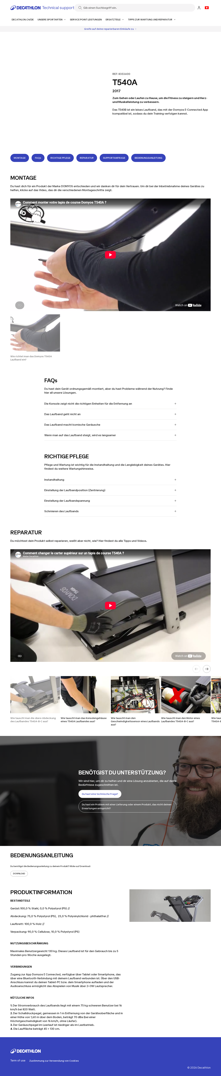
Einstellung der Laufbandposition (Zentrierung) (74, 490)
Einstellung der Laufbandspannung (67, 500)
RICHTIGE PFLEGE (60, 157)
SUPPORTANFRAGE (114, 157)
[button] (35, 337)
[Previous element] (196, 669)
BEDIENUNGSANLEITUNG (148, 157)
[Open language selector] (207, 8)
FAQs (38, 157)
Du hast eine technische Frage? (100, 794)
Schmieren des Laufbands (61, 511)
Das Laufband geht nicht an (62, 414)
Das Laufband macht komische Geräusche (72, 424)
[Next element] (207, 669)
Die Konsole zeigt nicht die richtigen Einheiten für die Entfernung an (88, 403)
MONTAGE (20, 157)
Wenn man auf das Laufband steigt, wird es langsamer (80, 435)
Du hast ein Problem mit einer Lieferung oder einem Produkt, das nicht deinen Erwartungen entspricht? (126, 806)
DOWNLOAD (19, 873)
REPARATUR (87, 157)
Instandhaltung (54, 479)
